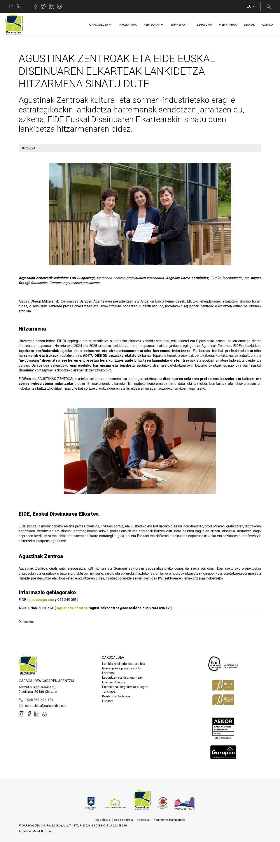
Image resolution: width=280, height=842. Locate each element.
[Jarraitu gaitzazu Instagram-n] (59, 6)
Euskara (108, 701)
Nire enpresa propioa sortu (121, 668)
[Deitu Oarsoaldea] (19, 6)
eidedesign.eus (41, 600)
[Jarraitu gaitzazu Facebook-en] (35, 6)
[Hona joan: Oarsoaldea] (14, 25)
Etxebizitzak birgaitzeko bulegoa (125, 687)
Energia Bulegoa (113, 682)
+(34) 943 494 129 (39, 700)
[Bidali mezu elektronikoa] (11, 6)
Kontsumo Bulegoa (116, 696)
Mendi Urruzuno (42, 831)
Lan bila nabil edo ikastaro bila (123, 664)
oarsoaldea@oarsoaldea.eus (45, 706)
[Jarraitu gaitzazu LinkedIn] (51, 6)
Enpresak (108, 673)
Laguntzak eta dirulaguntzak (122, 677)
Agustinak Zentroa (72, 608)
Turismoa (109, 691)
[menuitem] (98, 25)
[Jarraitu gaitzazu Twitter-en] (43, 6)
